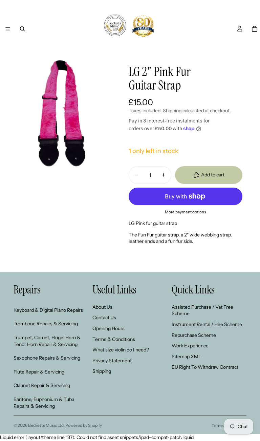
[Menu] (8, 29)
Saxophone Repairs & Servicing (47, 358)
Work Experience (190, 346)
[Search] (22, 28)
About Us (102, 307)
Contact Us (104, 317)
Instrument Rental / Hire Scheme (207, 324)
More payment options (185, 212)
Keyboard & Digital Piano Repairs (48, 310)
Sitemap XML (186, 356)
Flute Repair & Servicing (39, 371)
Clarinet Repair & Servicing (42, 385)
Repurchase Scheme (194, 335)
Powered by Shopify (83, 425)
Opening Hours (108, 328)
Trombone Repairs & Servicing (46, 324)
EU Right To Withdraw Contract (205, 367)
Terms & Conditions (113, 339)
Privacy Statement (112, 360)
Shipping (101, 371)
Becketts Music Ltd (46, 425)
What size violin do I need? (120, 350)
